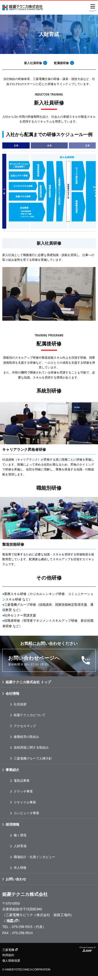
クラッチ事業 (23, 791)
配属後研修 (61, 63)
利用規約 (8, 955)
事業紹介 (12, 770)
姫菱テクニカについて (30, 715)
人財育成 (20, 846)
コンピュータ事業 (26, 813)
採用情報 (12, 824)
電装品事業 (22, 780)
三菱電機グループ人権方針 (33, 758)
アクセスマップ (25, 726)
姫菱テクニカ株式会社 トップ (28, 682)
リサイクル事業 (25, 802)
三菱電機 (8, 950)
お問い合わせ (16, 879)
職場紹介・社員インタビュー (34, 857)
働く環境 (20, 835)
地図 (10, 921)
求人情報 (20, 867)
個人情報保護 (11, 960)
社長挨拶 (20, 704)
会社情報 (12, 693)
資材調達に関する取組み (31, 747)
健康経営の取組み (26, 737)
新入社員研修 (33, 63)
